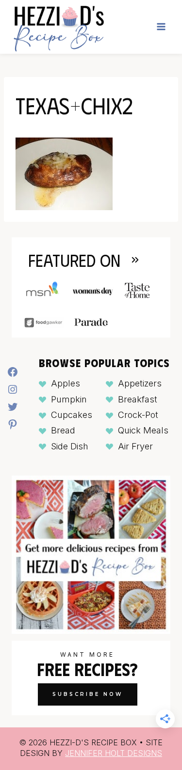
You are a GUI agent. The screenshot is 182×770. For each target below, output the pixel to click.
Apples (65, 383)
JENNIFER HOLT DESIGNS (113, 753)
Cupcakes (71, 415)
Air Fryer (135, 446)
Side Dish (69, 446)
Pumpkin (69, 399)
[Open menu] (161, 26)
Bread (63, 430)
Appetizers (140, 383)
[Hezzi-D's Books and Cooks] (58, 26)
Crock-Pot (138, 415)
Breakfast (137, 399)
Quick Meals (143, 430)
